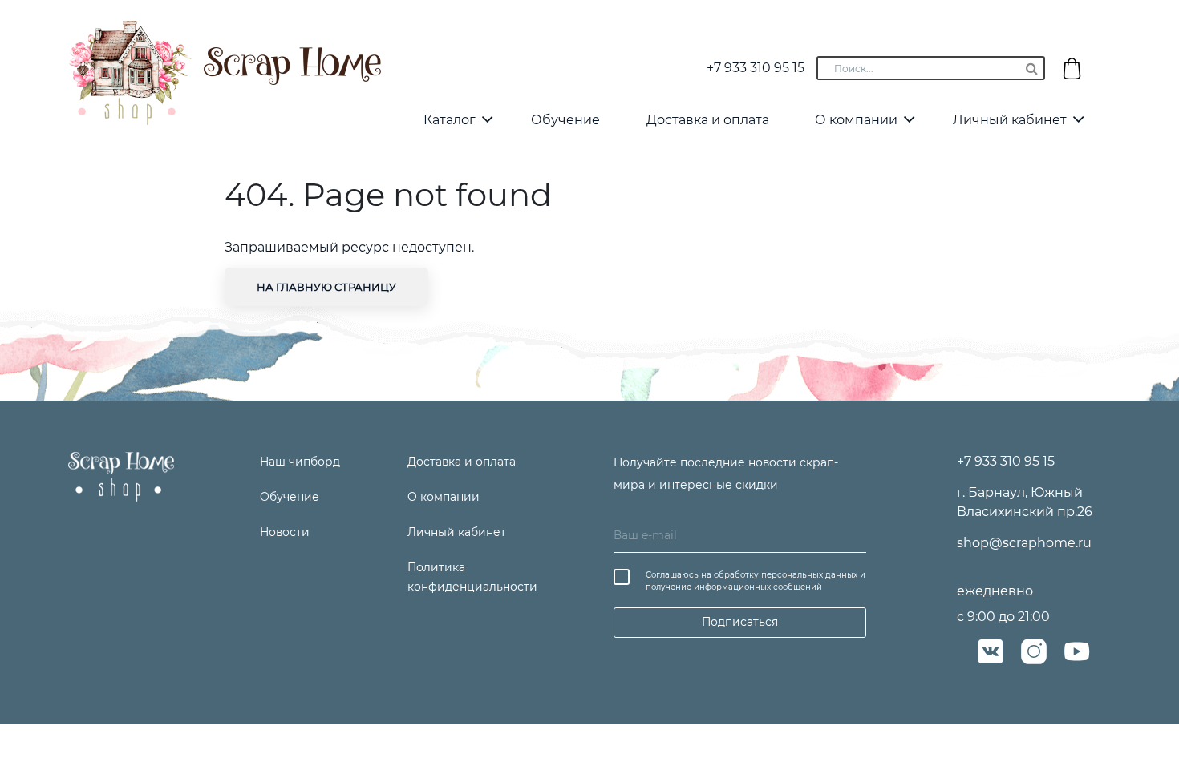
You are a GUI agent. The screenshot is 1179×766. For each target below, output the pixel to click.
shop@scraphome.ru (1024, 542)
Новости (285, 532)
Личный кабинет (1010, 119)
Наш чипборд (300, 461)
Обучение (565, 119)
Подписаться (740, 621)
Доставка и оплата (707, 119)
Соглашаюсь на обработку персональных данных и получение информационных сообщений (755, 581)
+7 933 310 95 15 (755, 67)
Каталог (449, 119)
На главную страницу (326, 286)
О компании (856, 119)
